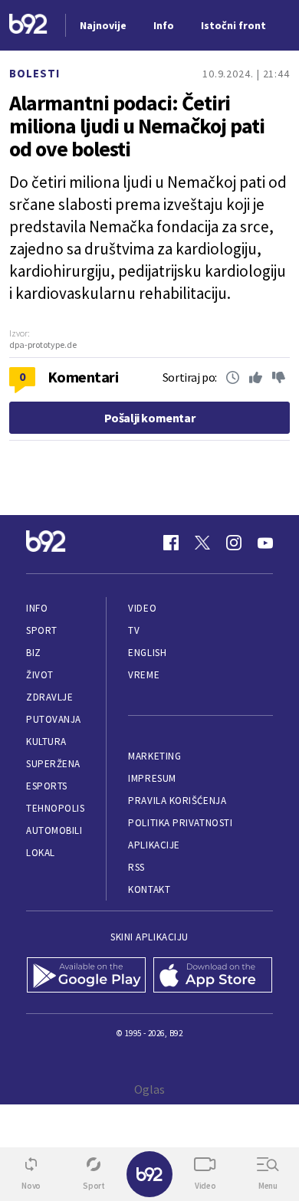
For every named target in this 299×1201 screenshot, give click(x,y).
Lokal (40, 852)
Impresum (152, 778)
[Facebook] (171, 542)
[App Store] (212, 976)
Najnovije (103, 25)
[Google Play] (86, 976)
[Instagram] (234, 542)
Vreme (143, 674)
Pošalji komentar (150, 417)
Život (40, 674)
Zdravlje (49, 697)
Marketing (154, 756)
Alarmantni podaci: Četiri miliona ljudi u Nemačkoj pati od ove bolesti (136, 125)
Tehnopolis (55, 808)
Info (37, 608)
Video (142, 608)
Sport (42, 630)
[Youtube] (265, 542)
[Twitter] (202, 542)
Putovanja (53, 719)
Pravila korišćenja (177, 800)
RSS (136, 867)
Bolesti (34, 73)
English (147, 652)
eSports (46, 785)
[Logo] (28, 26)
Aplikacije (153, 845)
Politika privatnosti (180, 822)
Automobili (54, 830)
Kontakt (149, 889)
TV (134, 630)
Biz (33, 652)
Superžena (53, 763)
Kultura (46, 741)
